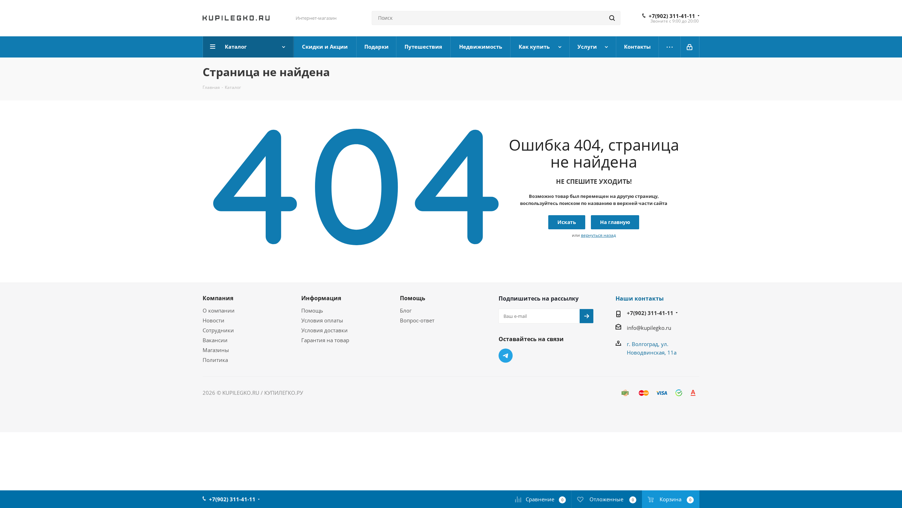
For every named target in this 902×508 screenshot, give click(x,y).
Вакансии (215, 340)
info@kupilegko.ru (649, 327)
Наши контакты (640, 298)
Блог (406, 310)
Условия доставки (324, 330)
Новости (213, 320)
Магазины (216, 349)
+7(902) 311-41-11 (672, 16)
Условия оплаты (322, 320)
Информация (321, 298)
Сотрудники (218, 330)
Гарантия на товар (325, 340)
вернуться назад (598, 235)
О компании (219, 310)
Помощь (312, 310)
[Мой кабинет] (690, 47)
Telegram (506, 356)
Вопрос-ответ (417, 320)
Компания (218, 298)
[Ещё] (670, 47)
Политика (215, 359)
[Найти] (612, 18)
